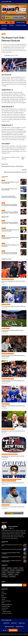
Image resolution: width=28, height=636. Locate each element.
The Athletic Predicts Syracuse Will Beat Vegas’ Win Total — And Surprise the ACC (10, 212)
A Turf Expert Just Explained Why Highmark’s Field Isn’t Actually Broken (9, 197)
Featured (7, 479)
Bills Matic (3, 328)
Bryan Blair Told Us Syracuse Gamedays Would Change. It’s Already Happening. (9, 205)
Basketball (3, 228)
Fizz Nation (12, 570)
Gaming (3, 599)
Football (3, 180)
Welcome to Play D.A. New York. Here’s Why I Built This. (13, 482)
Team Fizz (4, 610)
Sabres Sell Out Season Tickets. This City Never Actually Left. (14, 306)
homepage (6, 157)
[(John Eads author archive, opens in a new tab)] (3, 56)
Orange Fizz (7, 279)
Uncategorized (5, 576)
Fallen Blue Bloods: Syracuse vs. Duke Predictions (13, 166)
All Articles (4, 593)
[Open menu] (2, 22)
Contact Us (4, 597)
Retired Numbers (7, 611)
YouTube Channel (13, 630)
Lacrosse (17, 572)
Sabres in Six (4, 304)
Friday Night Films (5, 454)
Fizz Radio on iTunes (19, 570)
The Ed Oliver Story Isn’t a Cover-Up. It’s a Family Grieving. (13, 506)
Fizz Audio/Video (5, 570)
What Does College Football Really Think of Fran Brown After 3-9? (10, 238)
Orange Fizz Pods (6, 606)
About (3, 592)
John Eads (7, 55)
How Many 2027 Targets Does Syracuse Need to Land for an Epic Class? (10, 230)
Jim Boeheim (12, 157)
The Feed (12, 279)
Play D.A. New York (6, 1)
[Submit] (24, 585)
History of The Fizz (6, 601)
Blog (3, 595)
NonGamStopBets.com (7, 604)
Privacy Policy (5, 608)
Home (3, 602)
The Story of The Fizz (7, 613)
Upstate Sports (15, 454)
